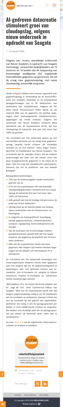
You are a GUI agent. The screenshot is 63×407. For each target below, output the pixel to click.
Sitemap (18, 395)
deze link (18, 322)
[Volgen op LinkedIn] (45, 384)
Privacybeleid (30, 395)
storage (31, 373)
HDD (32, 371)
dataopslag (23, 371)
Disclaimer (43, 395)
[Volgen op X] (38, 384)
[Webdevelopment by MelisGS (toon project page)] (39, 404)
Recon (38, 371)
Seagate (22, 373)
